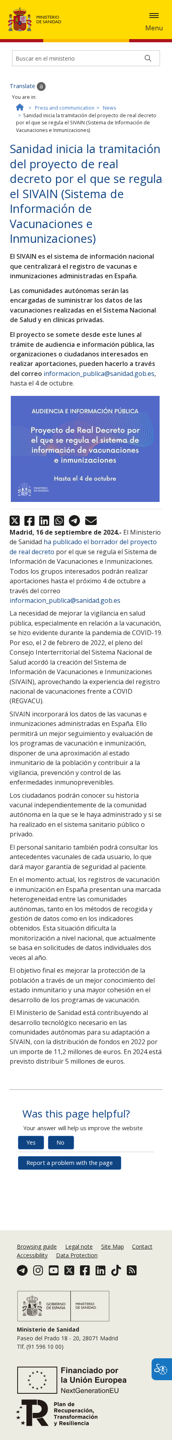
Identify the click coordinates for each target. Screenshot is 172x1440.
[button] (154, 15)
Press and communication (64, 107)
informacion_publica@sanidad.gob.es (99, 373)
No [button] (60, 1142)
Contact (142, 1246)
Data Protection (77, 1255)
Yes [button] (31, 1142)
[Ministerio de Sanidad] (37, 19)
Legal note (79, 1246)
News (109, 107)
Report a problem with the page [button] (69, 1163)
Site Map (112, 1246)
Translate (23, 86)
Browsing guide (37, 1246)
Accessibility (32, 1255)
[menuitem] (37, 1246)
